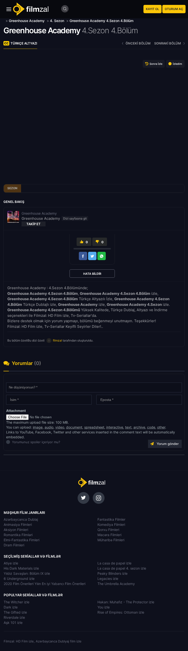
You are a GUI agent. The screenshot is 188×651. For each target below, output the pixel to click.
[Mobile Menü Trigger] (9, 9)
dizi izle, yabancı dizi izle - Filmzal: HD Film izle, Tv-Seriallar (91, 482)
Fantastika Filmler (111, 519)
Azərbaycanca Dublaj (21, 519)
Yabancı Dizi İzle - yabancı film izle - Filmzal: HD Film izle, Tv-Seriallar (30, 9)
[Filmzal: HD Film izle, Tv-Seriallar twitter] (83, 498)
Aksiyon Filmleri (16, 530)
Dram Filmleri (14, 545)
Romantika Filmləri (18, 535)
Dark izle (11, 607)
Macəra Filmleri (109, 535)
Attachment (16, 410)
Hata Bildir (92, 274)
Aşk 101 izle (13, 622)
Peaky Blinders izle (112, 573)
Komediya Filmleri (111, 524)
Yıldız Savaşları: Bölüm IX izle (27, 573)
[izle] (4, 21)
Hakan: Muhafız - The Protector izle (125, 602)
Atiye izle (11, 563)
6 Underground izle (19, 578)
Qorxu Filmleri (108, 530)
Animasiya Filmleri (18, 524)
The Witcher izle (16, 602)
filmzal (57, 340)
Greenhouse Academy (41, 30)
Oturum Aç (174, 9)
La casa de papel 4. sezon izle (121, 568)
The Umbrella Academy (116, 584)
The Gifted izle (15, 612)
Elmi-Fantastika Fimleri (21, 540)
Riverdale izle (14, 617)
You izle (103, 607)
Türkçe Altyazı (24, 43)
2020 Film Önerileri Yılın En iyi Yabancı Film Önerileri (44, 584)
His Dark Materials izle (21, 568)
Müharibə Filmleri (110, 540)
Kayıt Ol (152, 9)
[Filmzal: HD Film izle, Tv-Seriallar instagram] (99, 498)
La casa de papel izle (114, 563)
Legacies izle (107, 578)
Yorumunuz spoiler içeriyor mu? (13, 442)
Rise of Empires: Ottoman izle (120, 612)
